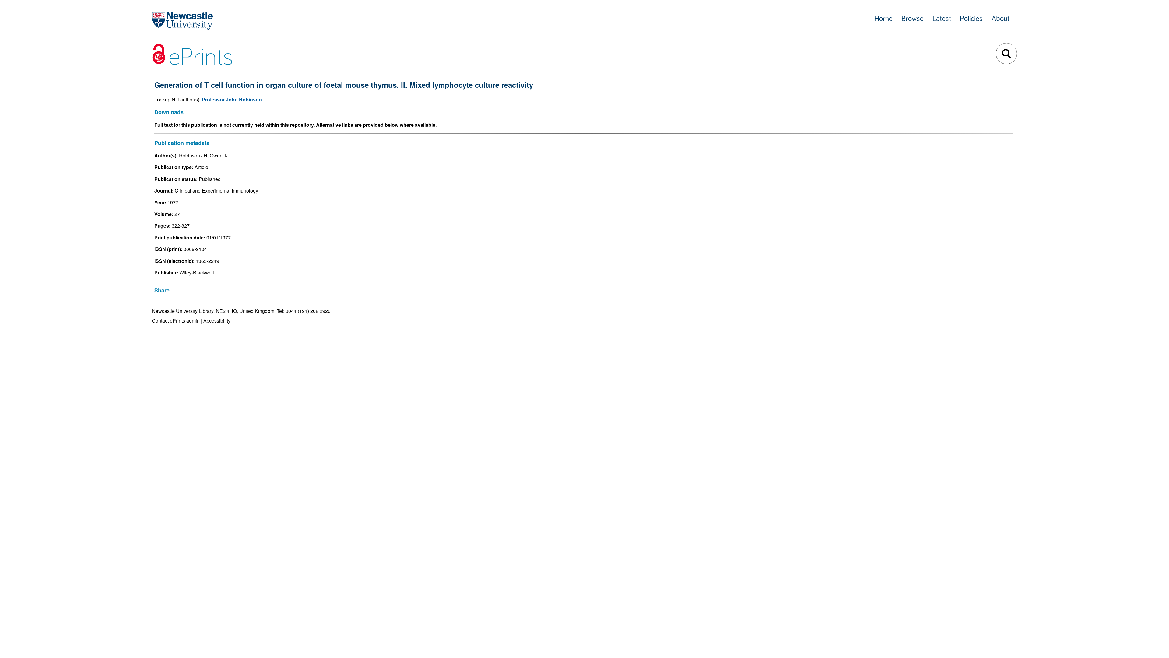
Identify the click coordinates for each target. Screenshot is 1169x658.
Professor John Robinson (232, 99)
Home (883, 19)
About (1000, 19)
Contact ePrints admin (176, 320)
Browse (912, 19)
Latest (941, 19)
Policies (971, 19)
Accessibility (216, 320)
